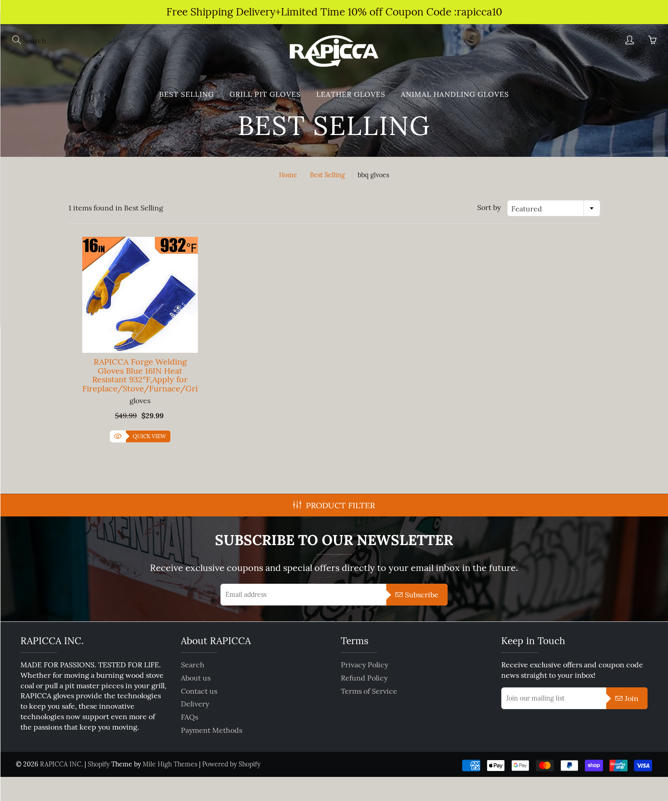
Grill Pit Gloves (265, 94)
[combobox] (553, 208)
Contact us (199, 691)
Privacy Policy (364, 664)
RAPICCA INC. (61, 764)
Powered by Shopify (231, 764)
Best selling (186, 94)
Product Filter (340, 505)
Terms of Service (369, 691)
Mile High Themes (170, 764)
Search (192, 664)
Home (288, 175)
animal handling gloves (455, 94)
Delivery (195, 703)
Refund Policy (364, 677)
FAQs (189, 716)
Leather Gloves (350, 94)
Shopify (99, 764)
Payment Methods (211, 730)
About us (195, 677)
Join (631, 698)
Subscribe (422, 594)
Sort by (489, 207)
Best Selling (327, 175)
